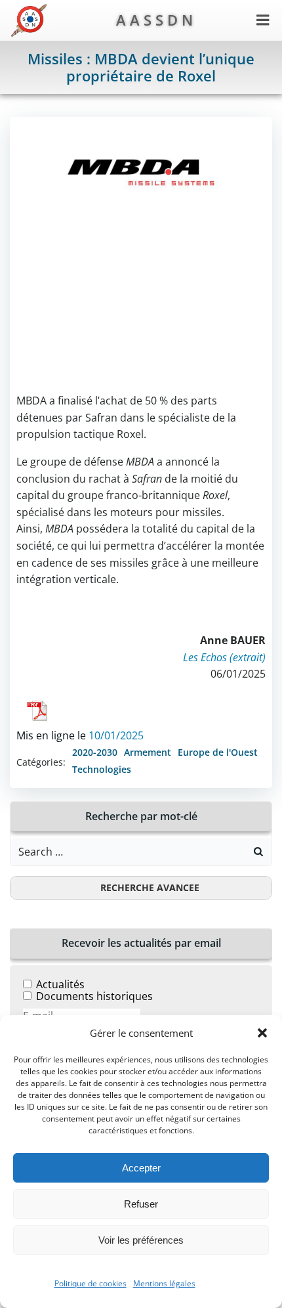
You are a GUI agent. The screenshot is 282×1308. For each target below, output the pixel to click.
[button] (262, 1032)
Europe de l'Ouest (218, 752)
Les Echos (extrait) (224, 657)
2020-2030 (94, 752)
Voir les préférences (141, 1240)
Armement (147, 752)
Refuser (141, 1204)
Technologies (101, 769)
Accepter (141, 1167)
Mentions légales (164, 1283)
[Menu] (263, 20)
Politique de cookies (90, 1283)
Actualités (60, 984)
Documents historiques (94, 996)
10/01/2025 (116, 735)
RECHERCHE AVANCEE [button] (149, 887)
